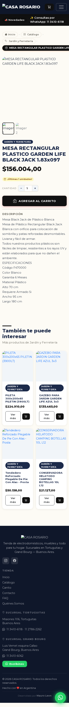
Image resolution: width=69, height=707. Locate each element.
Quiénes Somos (13, 603)
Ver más (13, 416)
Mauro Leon (44, 695)
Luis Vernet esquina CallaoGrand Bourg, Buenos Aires (20, 647)
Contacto (8, 593)
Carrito (6, 587)
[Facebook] (14, 560)
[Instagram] (5, 560)
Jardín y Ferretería (21, 41)
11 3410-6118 (15, 629)
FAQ (5, 598)
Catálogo (33, 34)
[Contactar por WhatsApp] (60, 697)
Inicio (11, 34)
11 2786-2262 (33, 629)
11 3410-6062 (15, 656)
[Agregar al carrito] (26, 416)
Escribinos (16, 663)
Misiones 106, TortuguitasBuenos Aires (19, 621)
